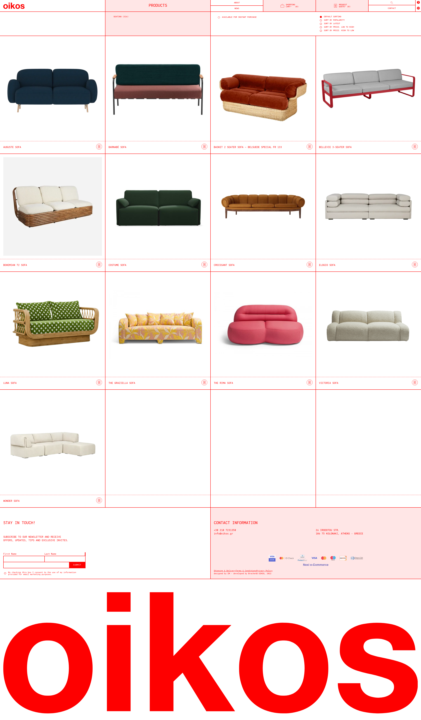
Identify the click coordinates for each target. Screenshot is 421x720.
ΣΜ (229, 574)
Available (264, 17)
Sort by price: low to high (339, 27)
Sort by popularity (334, 20)
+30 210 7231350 (225, 530)
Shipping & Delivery (225, 571)
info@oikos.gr (223, 534)
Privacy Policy (264, 571)
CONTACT (392, 8)
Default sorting (332, 17)
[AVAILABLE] (264, 17)
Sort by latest (332, 24)
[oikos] (12, 5)
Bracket (252, 574)
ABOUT (237, 3)
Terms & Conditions (246, 571)
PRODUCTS (158, 6)
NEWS (237, 9)
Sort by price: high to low (339, 31)
